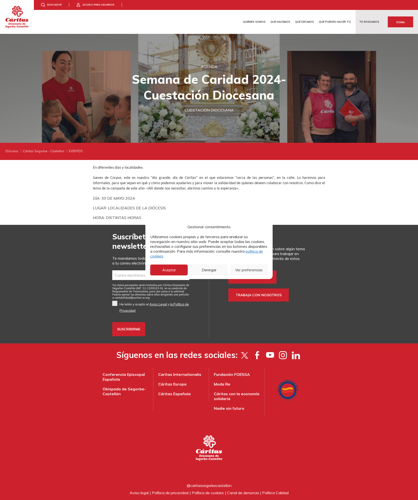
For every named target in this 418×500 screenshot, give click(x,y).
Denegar (209, 270)
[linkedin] (296, 355)
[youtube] (270, 355)
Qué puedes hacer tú (335, 21)
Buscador (54, 4)
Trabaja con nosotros (259, 295)
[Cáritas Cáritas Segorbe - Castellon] (17, 17)
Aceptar (169, 270)
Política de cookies (208, 492)
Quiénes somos (254, 21)
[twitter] (244, 355)
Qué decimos (304, 21)
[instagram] (283, 355)
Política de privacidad (170, 492)
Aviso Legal (158, 304)
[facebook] (257, 355)
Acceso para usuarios (98, 4)
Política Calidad (275, 492)
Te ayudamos (369, 21)
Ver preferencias (249, 270)
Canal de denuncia (243, 492)
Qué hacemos (280, 21)
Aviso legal (139, 492)
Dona (400, 22)
